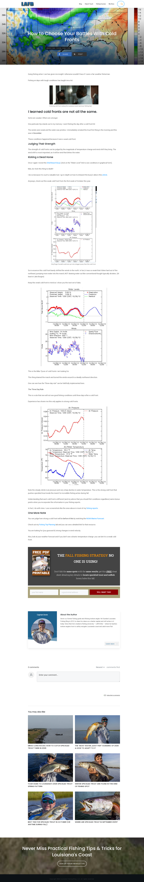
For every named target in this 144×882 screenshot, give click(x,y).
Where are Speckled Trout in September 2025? (97, 810)
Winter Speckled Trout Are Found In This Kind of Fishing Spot (97, 771)
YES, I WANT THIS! (104, 592)
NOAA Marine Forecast (95, 518)
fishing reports (92, 508)
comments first (113, 667)
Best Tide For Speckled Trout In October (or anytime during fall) (50, 810)
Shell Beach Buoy (53, 163)
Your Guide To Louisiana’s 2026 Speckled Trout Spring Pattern (50, 771)
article (104, 175)
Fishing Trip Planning (47, 525)
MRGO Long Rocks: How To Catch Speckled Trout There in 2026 (50, 733)
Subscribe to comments (113, 695)
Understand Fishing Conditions (58, 48)
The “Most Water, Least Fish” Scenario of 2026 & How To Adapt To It (97, 733)
